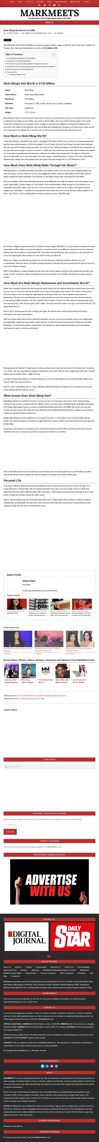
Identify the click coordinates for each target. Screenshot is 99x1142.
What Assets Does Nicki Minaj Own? (20, 69)
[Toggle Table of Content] (52, 55)
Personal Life (12, 72)
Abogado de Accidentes (13, 1126)
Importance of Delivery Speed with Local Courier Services (60, 614)
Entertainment (87, 609)
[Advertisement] (49, 202)
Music (24, 609)
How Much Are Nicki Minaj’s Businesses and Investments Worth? (31, 66)
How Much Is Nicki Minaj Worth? (19, 61)
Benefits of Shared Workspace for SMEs (29, 699)
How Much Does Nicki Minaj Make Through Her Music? (27, 64)
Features (67, 609)
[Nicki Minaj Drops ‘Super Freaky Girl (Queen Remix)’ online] (49, 639)
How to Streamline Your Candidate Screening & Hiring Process (41, 696)
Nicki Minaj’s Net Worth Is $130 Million (21, 58)
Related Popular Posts (17, 74)
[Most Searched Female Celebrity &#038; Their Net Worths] (80, 639)
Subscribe (10, 832)
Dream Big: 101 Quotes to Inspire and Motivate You (37, 614)
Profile (60, 33)
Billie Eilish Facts (12, 613)
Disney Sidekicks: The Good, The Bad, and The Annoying (81, 614)
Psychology (45, 609)
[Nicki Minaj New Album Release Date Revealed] (18, 639)
